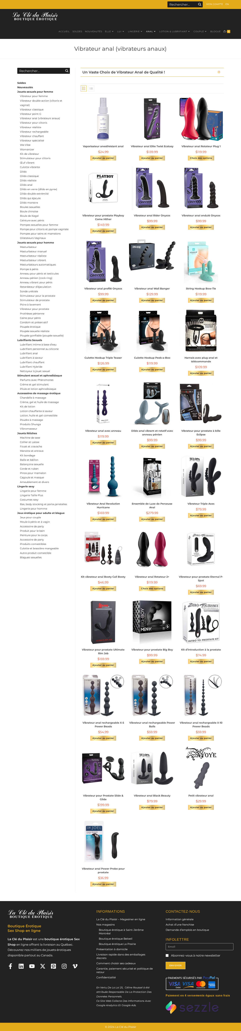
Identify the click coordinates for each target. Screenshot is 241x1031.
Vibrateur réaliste (30, 127)
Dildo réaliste (28, 180)
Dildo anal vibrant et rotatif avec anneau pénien (152, 432)
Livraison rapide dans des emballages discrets (120, 956)
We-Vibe (25, 144)
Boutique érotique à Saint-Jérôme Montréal (121, 931)
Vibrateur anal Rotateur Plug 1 (201, 146)
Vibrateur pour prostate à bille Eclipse (201, 432)
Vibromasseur (28, 428)
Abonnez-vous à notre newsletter (195, 955)
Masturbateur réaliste (33, 255)
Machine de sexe (30, 437)
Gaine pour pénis (30, 318)
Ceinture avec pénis (32, 220)
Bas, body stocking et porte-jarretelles (43, 504)
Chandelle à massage (33, 397)
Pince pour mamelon (33, 473)
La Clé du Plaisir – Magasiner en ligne (120, 919)
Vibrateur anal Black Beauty (152, 795)
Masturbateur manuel (33, 251)
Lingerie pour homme (33, 508)
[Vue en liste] (91, 89)
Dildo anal (26, 184)
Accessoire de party (32, 526)
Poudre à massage (31, 419)
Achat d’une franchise (180, 924)
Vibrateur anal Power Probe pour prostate (103, 870)
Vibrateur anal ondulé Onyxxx (201, 215)
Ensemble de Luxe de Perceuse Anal (152, 505)
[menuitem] (227, 4)
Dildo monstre (29, 202)
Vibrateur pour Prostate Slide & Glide (103, 797)
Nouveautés (25, 87)
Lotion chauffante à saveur (36, 411)
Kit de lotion (27, 406)
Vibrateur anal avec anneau (103, 430)
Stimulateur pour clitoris (35, 158)
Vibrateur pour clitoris (33, 122)
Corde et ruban (29, 468)
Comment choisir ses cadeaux (116, 963)
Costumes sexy (29, 499)
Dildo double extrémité (34, 193)
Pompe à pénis (29, 269)
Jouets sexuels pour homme (35, 242)
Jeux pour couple (30, 517)
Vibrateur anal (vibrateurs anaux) (40, 118)
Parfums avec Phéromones (36, 380)
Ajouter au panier (103, 158)
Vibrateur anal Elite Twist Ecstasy (152, 146)
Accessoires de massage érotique (39, 393)
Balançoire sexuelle (32, 464)
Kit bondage (27, 455)
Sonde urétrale (29, 291)
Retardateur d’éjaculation (35, 286)
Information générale (180, 919)
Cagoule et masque (32, 477)
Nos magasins (105, 924)
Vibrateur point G (30, 113)
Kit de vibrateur (29, 153)
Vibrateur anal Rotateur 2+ (152, 576)
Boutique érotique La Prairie (117, 944)
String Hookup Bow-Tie (201, 288)
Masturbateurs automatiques (38, 264)
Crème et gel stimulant (34, 384)
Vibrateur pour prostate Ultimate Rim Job (103, 651)
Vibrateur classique (31, 109)
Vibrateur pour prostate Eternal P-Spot (201, 578)
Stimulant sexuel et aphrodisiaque (39, 375)
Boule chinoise (29, 211)
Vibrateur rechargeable (34, 131)
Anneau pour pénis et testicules (39, 273)
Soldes (21, 83)
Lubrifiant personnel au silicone (39, 349)
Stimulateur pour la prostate (37, 295)
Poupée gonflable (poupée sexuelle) (42, 335)
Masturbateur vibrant (33, 260)
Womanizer (27, 149)
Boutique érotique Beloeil (115, 938)
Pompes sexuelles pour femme (39, 224)
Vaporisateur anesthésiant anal (103, 146)
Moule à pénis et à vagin (35, 521)
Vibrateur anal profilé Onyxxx (103, 288)
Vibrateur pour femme (34, 96)
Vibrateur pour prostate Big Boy (152, 649)
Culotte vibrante (30, 167)
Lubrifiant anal (29, 353)
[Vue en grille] (84, 89)
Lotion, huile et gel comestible (38, 415)
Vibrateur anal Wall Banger (152, 288)
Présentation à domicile (112, 949)
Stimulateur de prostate (35, 300)
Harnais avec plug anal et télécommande (201, 359)
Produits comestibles (33, 544)
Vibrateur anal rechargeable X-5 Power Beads (103, 724)
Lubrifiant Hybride (31, 366)
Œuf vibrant (27, 162)
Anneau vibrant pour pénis (36, 282)
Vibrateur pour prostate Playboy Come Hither (103, 217)
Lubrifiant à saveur (31, 357)
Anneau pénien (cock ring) (36, 278)
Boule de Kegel (29, 215)
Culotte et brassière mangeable (39, 548)
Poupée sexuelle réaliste (34, 331)
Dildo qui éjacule (30, 198)
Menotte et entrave (31, 450)
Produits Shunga (30, 424)
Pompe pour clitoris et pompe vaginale (44, 229)
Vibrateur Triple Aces (201, 503)
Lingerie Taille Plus (31, 495)
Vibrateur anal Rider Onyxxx (152, 215)
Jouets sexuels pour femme (35, 91)
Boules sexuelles (30, 207)
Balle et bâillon (29, 459)
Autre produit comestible (35, 553)
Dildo (23, 171)
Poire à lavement (30, 304)
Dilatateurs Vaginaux (33, 238)
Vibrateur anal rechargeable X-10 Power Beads (201, 724)
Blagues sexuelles (31, 557)
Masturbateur (28, 247)
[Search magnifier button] (200, 4)
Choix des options (201, 158)
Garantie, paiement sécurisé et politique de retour (124, 970)
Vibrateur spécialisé (32, 140)
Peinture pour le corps (33, 535)
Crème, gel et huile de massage (39, 402)
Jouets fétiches (27, 433)
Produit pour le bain (32, 530)
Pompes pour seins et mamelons (40, 233)
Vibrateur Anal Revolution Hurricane (103, 505)
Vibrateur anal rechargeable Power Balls (152, 724)
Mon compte (214, 4)
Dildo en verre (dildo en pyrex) (38, 189)
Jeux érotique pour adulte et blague (41, 513)
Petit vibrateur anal (200, 795)
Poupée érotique (30, 326)
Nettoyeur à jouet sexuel (35, 371)
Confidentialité (106, 977)
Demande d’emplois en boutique (187, 930)
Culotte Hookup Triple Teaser (103, 357)
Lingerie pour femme (33, 490)
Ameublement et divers (34, 482)
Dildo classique (29, 176)
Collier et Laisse (29, 442)
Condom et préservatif (34, 322)
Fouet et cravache (31, 446)
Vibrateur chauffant (32, 136)
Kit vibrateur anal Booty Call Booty (103, 576)
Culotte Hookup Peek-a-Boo (152, 357)
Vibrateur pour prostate (34, 309)
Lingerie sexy (25, 486)
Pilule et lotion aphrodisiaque (38, 388)
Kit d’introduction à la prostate (201, 649)
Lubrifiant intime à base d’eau (38, 344)
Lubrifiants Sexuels (29, 340)
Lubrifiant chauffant (32, 362)
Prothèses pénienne (32, 313)
